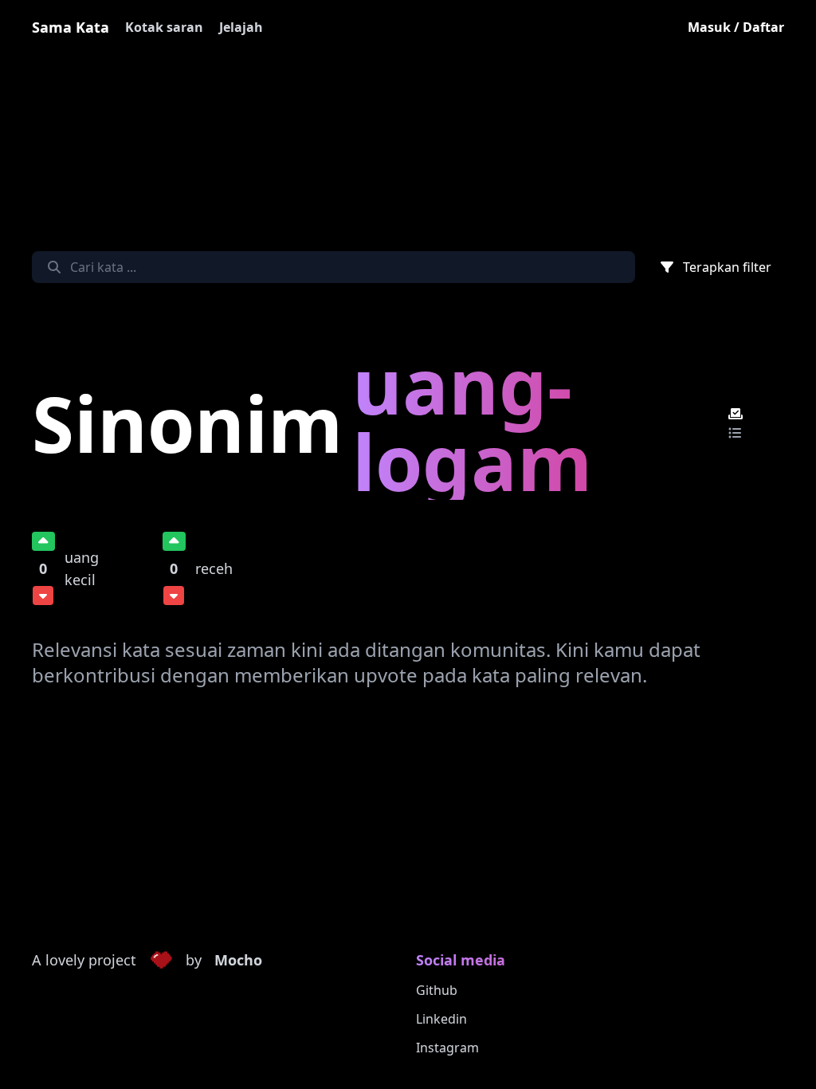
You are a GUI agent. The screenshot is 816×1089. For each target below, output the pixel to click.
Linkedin (441, 1019)
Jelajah (241, 27)
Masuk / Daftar (736, 27)
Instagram (447, 1047)
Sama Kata (70, 27)
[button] (161, 961)
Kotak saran (164, 27)
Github (436, 990)
